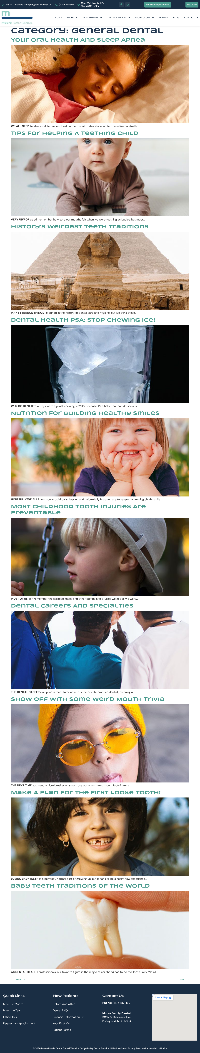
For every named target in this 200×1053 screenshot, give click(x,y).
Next (184, 979)
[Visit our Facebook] (121, 4)
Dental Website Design (75, 1048)
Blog (176, 17)
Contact (189, 17)
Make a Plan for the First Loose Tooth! (86, 792)
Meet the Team (12, 1010)
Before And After (64, 1004)
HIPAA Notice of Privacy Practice (128, 1048)
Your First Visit (62, 1023)
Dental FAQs (61, 1010)
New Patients (90, 17)
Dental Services (117, 17)
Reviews (164, 17)
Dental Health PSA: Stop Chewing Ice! (83, 320)
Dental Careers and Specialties (72, 606)
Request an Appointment (19, 1023)
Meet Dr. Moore (13, 1004)
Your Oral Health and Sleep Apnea (78, 40)
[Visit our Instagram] (127, 4)
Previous (18, 979)
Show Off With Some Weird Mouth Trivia (88, 699)
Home (58, 17)
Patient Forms (62, 1030)
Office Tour (10, 1017)
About (70, 17)
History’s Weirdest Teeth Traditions (80, 227)
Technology (142, 17)
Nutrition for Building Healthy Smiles (85, 413)
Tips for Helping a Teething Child (74, 133)
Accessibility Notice (156, 1048)
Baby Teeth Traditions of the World (80, 886)
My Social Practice (99, 1048)
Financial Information (66, 1017)
